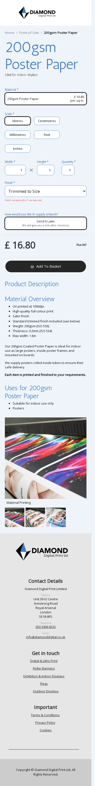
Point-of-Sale (29, 32)
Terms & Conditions (45, 715)
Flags (44, 683)
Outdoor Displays (46, 691)
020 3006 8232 (46, 627)
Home (9, 32)
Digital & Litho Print (43, 661)
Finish (10, 183)
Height (42, 162)
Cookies (46, 730)
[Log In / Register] (70, 13)
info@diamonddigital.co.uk (45, 637)
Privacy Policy (45, 722)
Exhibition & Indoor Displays (44, 676)
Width (10, 162)
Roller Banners (44, 668)
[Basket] (82, 13)
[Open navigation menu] (11, 13)
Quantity (68, 162)
